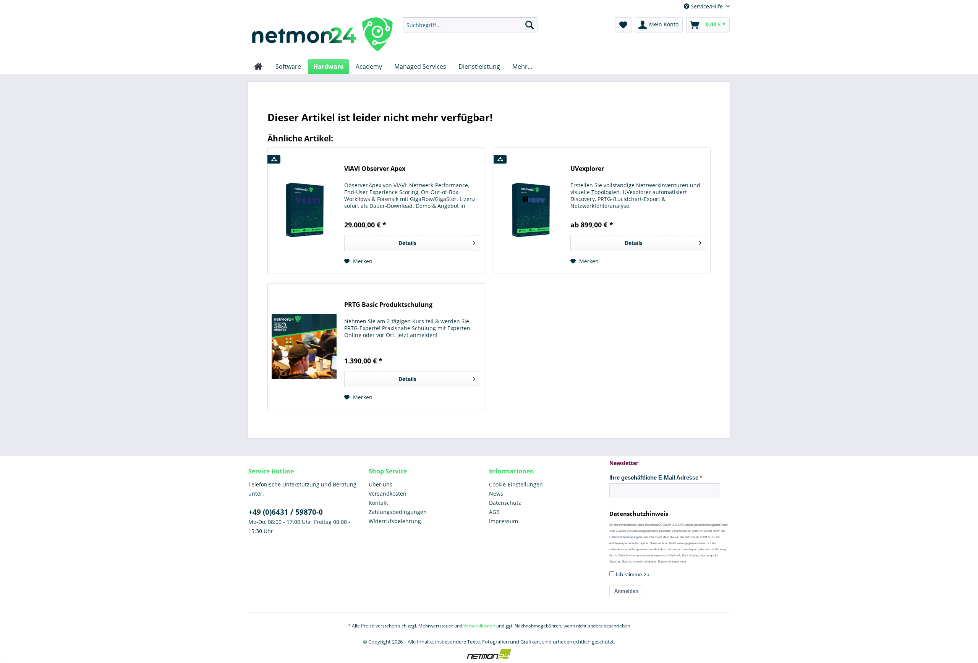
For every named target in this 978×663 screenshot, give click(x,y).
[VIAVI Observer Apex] (304, 210)
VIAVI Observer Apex (374, 169)
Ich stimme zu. (632, 574)
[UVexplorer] (530, 210)
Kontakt (378, 502)
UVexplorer (587, 169)
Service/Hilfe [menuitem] (706, 6)
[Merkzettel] (623, 24)
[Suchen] (529, 24)
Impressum (503, 521)
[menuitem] (470, 24)
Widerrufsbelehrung (395, 521)
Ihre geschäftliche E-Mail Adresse (653, 477)
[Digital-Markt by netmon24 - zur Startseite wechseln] (322, 36)
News (496, 493)
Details (407, 242)
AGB (494, 511)
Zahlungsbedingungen (398, 511)
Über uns (380, 484)
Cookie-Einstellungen (516, 484)
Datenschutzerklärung (623, 537)
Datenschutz (505, 502)
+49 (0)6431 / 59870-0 (285, 512)
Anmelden (626, 591)
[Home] (258, 66)
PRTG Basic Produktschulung (388, 305)
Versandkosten (387, 493)
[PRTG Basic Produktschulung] (304, 346)
